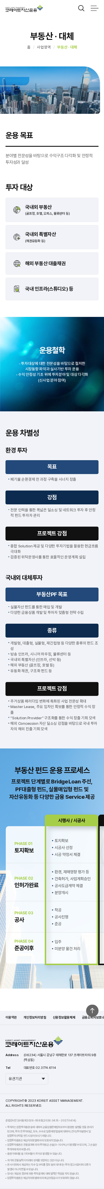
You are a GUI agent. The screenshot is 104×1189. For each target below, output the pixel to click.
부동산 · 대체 (67, 47)
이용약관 (11, 1017)
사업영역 (44, 47)
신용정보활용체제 (64, 1017)
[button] (81, 8)
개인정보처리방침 (34, 1017)
